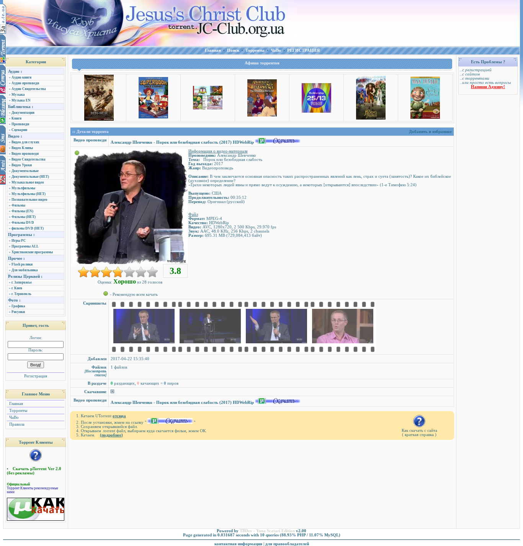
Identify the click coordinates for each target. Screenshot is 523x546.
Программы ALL (25, 246)
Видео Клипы (22, 148)
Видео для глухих (25, 142)
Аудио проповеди (25, 83)
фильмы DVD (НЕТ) (27, 228)
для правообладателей (287, 544)
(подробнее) (111, 435)
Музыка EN (21, 100)
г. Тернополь (21, 294)
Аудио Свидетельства (28, 89)
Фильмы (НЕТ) (23, 217)
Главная (15, 404)
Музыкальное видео (27, 182)
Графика (18, 306)
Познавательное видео (29, 200)
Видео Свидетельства (28, 159)
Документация (22, 113)
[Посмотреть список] (95, 373)
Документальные (25, 171)
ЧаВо (13, 417)
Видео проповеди (25, 154)
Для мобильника (24, 270)
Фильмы (18, 205)
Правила (16, 424)
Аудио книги (21, 77)
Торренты (17, 410)
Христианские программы (32, 252)
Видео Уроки (21, 165)
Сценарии (19, 130)
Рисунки (18, 312)
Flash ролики (22, 264)
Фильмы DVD (22, 223)
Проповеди (20, 124)
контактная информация (238, 544)
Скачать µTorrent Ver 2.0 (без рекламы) (34, 471)
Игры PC (18, 241)
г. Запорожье (21, 282)
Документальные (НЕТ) (30, 177)
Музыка (18, 95)
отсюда (119, 416)
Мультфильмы (23, 188)
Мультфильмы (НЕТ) (28, 194)
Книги (16, 118)
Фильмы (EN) (22, 211)
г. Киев (16, 288)
